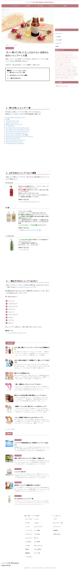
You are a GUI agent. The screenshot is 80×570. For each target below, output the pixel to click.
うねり (57, 54)
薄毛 (62, 77)
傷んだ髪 (58, 74)
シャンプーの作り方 (20, 471)
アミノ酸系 (65, 57)
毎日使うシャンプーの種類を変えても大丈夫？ (27, 485)
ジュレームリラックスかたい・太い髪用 (16, 134)
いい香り (27, 545)
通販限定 (27, 553)
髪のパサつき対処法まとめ (21, 373)
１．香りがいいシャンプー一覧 (16, 72)
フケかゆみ (28, 541)
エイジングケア (38, 526)
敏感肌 (75, 74)
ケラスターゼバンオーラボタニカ (14, 143)
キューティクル (59, 60)
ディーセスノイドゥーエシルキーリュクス (17, 129)
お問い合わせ (56, 534)
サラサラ (68, 60)
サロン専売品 (37, 549)
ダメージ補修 (59, 64)
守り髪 (7, 119)
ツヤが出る (37, 534)
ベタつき (73, 67)
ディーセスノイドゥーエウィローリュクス (17, 131)
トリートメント (68, 64)
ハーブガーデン (9, 126)
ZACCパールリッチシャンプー (14, 124)
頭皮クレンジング (69, 77)
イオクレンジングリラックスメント (15, 140)
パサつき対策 (40, 5)
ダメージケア (15, 5)
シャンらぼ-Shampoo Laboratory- (40, 2)
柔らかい (36, 538)
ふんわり (58, 57)
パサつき (67, 67)
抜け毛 (69, 74)
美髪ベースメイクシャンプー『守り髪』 (31, 230)
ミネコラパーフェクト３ (12, 121)
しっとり (69, 54)
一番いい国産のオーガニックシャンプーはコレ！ (28, 384)
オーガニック (73, 57)
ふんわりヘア (52, 5)
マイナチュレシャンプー (12, 122)
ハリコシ (27, 526)
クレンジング (28, 538)
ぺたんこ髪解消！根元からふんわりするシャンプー (28, 417)
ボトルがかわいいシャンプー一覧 (23, 498)
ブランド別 (37, 553)
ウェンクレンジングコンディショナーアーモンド (19, 136)
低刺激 (65, 5)
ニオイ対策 (37, 541)
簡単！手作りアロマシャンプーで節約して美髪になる (29, 458)
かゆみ (63, 54)
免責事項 (55, 530)
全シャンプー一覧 (58, 523)
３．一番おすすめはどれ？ (14, 78)
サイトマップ (56, 526)
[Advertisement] (27, 94)
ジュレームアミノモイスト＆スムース (16, 133)
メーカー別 (28, 557)
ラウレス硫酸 (67, 70)
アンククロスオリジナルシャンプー (15, 117)
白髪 (57, 77)
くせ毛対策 (27, 5)
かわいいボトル (38, 545)
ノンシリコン (59, 67)
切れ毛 (64, 74)
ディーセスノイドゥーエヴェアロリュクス (17, 128)
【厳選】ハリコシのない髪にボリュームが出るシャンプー (30, 406)
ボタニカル (58, 70)
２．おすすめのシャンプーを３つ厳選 (17, 75)
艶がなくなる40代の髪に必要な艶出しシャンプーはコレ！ (30, 395)
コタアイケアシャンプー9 (12, 138)
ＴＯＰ (55, 519)
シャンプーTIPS (10, 429)
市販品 (27, 549)
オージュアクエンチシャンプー (14, 141)
